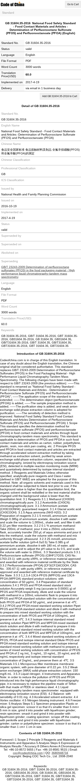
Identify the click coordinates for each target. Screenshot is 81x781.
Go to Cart (73, 4)
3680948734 (60, 753)
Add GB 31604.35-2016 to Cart (59, 96)
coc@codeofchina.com (28, 753)
